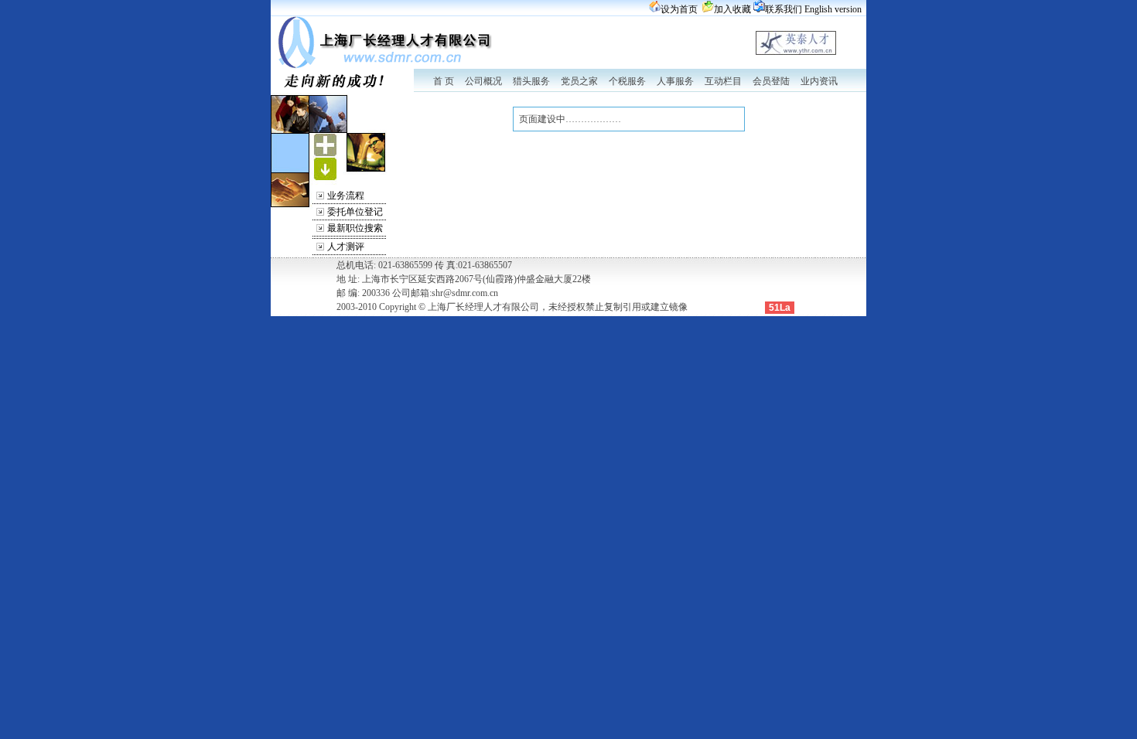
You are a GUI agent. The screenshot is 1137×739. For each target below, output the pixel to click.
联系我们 (783, 9)
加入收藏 (732, 9)
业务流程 (345, 195)
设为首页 (679, 9)
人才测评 (345, 246)
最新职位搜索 (355, 228)
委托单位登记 (355, 211)
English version (833, 9)
